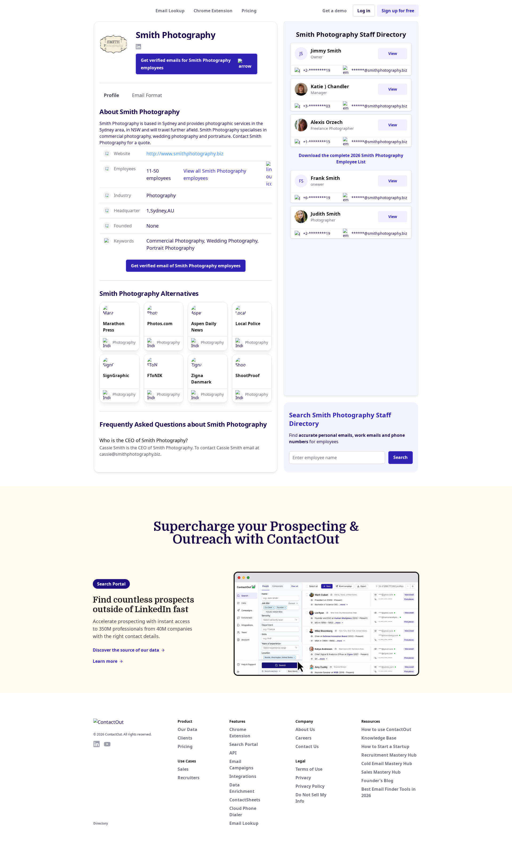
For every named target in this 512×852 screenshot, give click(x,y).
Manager (319, 92)
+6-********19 (316, 197)
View (392, 53)
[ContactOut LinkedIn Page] (96, 780)
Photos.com (160, 323)
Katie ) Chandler (330, 86)
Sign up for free (398, 11)
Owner (317, 56)
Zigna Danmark (201, 379)
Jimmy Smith (326, 50)
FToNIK (154, 375)
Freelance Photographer (332, 128)
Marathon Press (114, 327)
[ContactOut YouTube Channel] (107, 780)
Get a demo (334, 11)
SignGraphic (116, 375)
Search (400, 457)
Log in (363, 11)
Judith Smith (326, 214)
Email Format (147, 95)
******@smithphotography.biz (379, 70)
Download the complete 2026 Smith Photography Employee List (351, 158)
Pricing (249, 11)
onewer (317, 184)
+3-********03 (316, 105)
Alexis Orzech (327, 122)
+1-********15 (316, 141)
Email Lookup (170, 11)
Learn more (105, 661)
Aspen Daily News (203, 327)
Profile (111, 95)
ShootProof (247, 375)
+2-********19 (316, 70)
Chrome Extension (213, 11)
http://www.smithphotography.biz (184, 153)
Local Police (247, 323)
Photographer (323, 220)
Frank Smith (325, 178)
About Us (305, 729)
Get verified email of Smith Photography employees (186, 266)
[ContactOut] (119, 11)
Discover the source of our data (126, 650)
